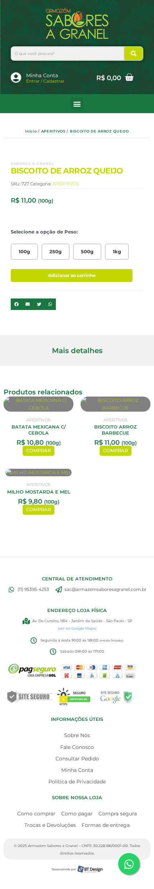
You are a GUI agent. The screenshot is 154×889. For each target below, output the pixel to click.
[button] (77, 104)
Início (31, 131)
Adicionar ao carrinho (72, 275)
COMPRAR (38, 450)
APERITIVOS (53, 131)
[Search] (133, 53)
